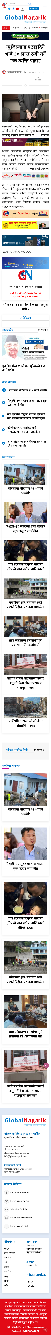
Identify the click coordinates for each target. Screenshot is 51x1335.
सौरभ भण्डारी (32, 1266)
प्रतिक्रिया (25, 318)
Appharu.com (31, 1331)
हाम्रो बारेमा (31, 1286)
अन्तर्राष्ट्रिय (8, 1272)
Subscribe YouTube (18, 1209)
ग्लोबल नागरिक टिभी (17, 750)
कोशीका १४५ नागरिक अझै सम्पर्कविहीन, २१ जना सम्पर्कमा (23, 430)
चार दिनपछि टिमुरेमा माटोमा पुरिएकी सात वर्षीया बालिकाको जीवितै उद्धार (26, 416)
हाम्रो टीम (30, 1282)
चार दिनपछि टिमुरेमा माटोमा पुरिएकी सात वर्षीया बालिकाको (25, 567)
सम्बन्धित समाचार (11, 765)
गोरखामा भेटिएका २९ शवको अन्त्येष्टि (28, 390)
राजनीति (7, 1258)
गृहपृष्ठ (6, 1248)
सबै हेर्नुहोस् (42, 330)
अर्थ (5, 1262)
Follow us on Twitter (19, 1201)
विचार (6, 1281)
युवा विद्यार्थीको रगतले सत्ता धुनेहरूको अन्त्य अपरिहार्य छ (24, 368)
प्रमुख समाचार (9, 1253)
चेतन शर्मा (30, 1246)
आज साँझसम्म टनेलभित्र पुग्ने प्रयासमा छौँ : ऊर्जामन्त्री (25, 643)
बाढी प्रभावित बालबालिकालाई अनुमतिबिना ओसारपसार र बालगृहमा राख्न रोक (25, 1091)
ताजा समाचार (9, 382)
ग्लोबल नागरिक (14, 72)
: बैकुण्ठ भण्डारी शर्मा (34, 1250)
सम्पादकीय (7, 330)
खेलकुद (7, 1276)
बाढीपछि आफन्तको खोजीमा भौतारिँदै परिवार (26, 723)
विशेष (6, 1286)
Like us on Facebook (19, 1192)
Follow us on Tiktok (19, 1226)
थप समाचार (8, 457)
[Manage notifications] (45, 1329)
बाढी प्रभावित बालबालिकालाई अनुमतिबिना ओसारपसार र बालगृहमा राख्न (25, 683)
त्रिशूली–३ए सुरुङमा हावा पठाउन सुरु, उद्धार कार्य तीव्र (27, 403)
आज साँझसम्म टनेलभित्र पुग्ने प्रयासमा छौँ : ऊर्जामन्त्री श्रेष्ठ (27, 444)
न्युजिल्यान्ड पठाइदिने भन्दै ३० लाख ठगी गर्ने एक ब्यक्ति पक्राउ (25, 54)
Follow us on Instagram (21, 1217)
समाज (6, 1267)
